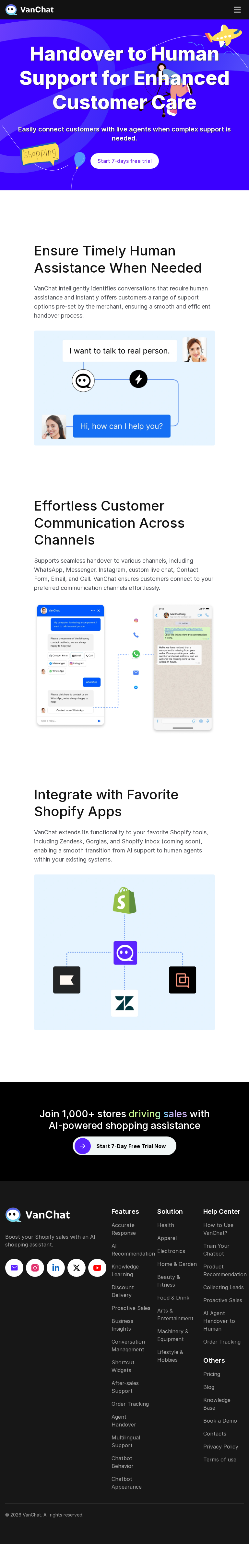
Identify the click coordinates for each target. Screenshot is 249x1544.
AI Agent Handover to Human (219, 1321)
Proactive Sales (131, 1308)
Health (165, 1225)
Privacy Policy (220, 1446)
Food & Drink (173, 1297)
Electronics (171, 1251)
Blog (208, 1387)
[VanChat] (55, 1215)
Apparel (167, 1238)
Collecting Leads (223, 1287)
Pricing (211, 1374)
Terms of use (219, 1459)
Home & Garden (177, 1264)
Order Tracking (130, 1404)
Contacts (214, 1433)
